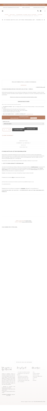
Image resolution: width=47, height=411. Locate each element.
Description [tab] (24, 140)
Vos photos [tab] (23, 147)
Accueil (6, 14)
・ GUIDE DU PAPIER (36, 373)
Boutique (12, 14)
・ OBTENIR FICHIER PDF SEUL (23, 377)
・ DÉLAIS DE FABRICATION (37, 376)
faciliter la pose (34, 166)
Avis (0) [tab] (23, 145)
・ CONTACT (34, 380)
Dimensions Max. (6, 121)
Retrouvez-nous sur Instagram (24, 362)
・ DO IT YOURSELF (20, 381)
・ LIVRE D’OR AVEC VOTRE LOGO (23, 380)
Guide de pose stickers (23, 101)
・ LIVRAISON (34, 377)
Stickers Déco (28, 220)
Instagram (23, 188)
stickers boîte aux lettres (27, 221)
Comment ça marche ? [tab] (23, 142)
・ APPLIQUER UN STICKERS (22, 376)
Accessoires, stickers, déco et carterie (26, 14)
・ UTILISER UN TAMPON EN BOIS (23, 372)
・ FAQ (33, 372)
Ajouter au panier (18, 129)
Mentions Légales (24, 401)
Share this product (8, 135)
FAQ (13, 177)
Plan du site (31, 401)
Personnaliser (31, 128)
